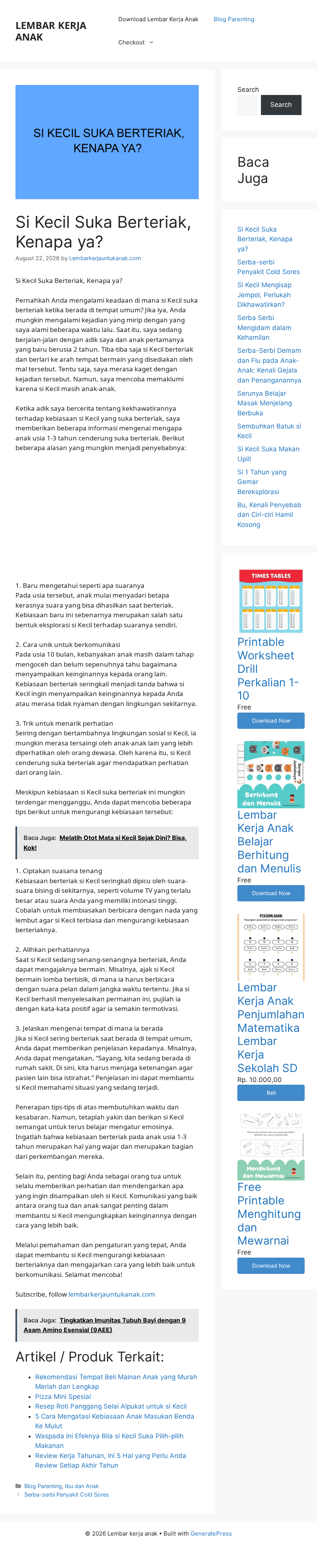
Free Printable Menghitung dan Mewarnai (269, 1213)
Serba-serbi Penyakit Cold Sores (66, 1494)
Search (248, 89)
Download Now (271, 720)
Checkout (131, 42)
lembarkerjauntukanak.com (111, 1294)
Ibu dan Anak (82, 1486)
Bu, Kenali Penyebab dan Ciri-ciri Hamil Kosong (269, 514)
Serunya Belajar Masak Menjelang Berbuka (264, 403)
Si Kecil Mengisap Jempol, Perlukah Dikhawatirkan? (264, 294)
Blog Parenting (234, 19)
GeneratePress (211, 1533)
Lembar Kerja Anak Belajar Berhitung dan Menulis (269, 841)
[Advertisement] (107, 516)
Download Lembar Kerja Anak (158, 19)
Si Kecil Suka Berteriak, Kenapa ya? (265, 239)
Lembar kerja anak (50, 31)
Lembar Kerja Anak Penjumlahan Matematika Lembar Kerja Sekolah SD (271, 1027)
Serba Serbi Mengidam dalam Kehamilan (264, 327)
